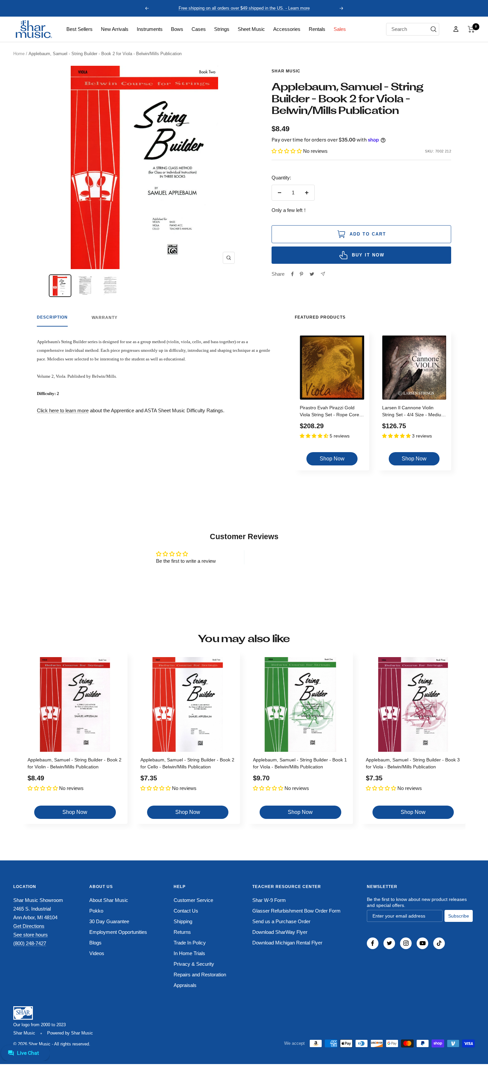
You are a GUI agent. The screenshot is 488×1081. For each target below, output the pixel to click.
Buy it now (368, 254)
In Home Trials (189, 953)
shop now (332, 458)
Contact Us (186, 911)
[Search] (434, 29)
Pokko (96, 911)
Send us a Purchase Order (281, 921)
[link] (79, 29)
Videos (96, 953)
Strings (221, 29)
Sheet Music (251, 29)
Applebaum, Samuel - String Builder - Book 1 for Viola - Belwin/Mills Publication (300, 763)
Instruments (150, 29)
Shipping (183, 921)
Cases (199, 29)
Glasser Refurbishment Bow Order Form (296, 911)
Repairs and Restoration (200, 974)
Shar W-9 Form (269, 900)
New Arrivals (114, 29)
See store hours (30, 934)
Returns (182, 932)
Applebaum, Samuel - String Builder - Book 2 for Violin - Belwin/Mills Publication (75, 763)
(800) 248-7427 (29, 943)
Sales (340, 29)
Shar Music (286, 71)
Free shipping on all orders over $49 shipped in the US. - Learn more (244, 8)
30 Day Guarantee (109, 921)
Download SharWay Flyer (279, 932)
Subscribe (458, 916)
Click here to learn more (63, 410)
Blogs (95, 942)
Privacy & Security (194, 964)
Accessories (286, 29)
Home (19, 53)
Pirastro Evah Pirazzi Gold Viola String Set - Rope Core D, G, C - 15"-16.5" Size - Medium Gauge (329, 412)
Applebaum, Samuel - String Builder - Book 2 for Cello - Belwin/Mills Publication (187, 763)
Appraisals (185, 985)
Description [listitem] (52, 317)
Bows (177, 29)
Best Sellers (79, 29)
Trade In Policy (190, 942)
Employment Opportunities (118, 932)
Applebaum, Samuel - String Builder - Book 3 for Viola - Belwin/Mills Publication (413, 763)
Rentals (317, 29)
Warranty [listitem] (105, 317)
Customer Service (193, 900)
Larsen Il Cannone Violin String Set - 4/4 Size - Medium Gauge (413, 412)
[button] (471, 29)
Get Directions (28, 926)
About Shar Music (108, 900)
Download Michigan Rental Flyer (287, 942)
